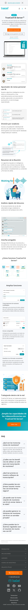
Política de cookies (14, 597)
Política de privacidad (14, 600)
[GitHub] (19, 590)
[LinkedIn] (8, 590)
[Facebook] (14, 586)
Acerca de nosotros (9, 563)
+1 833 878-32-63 (14, 577)
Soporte (4, 558)
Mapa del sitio (14, 602)
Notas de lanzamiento (14, 38)
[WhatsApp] (8, 586)
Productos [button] (5, 549)
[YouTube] (19, 586)
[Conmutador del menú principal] (25, 8)
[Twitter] (14, 590)
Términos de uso (14, 595)
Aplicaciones (6, 553)
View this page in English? (14, 3)
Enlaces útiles (7, 567)
